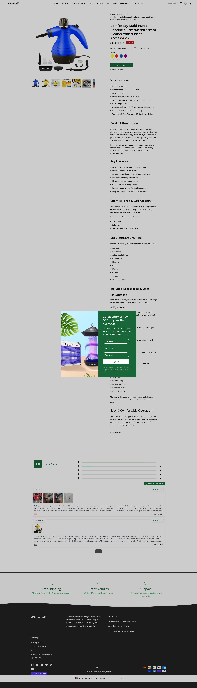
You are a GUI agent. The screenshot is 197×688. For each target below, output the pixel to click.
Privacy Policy (114, 370)
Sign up (116, 362)
